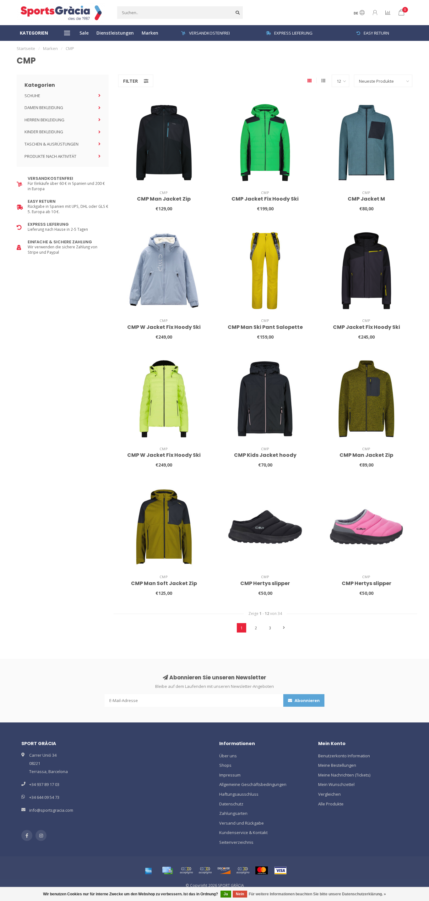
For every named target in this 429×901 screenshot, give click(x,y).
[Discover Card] (224, 870)
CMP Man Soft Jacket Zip (164, 583)
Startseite (26, 48)
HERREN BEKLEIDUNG (44, 120)
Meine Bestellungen (337, 765)
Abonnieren (307, 700)
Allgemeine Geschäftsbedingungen (252, 784)
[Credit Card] (167, 870)
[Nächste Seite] (284, 628)
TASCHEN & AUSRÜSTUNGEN (51, 144)
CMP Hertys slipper (265, 583)
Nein (240, 894)
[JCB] (243, 870)
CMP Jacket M (366, 198)
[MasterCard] (261, 870)
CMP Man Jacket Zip (164, 198)
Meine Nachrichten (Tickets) (344, 775)
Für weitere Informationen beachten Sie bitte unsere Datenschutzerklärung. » (317, 894)
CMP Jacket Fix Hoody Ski (265, 198)
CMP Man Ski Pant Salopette (265, 327)
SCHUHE (32, 95)
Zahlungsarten (233, 813)
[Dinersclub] (205, 870)
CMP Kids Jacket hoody (265, 455)
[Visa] (280, 870)
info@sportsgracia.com (51, 810)
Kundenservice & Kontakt (243, 832)
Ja (226, 894)
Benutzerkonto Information (344, 756)
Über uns (228, 756)
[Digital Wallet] (186, 870)
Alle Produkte (331, 804)
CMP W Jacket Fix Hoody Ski (164, 327)
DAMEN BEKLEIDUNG (43, 107)
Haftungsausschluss (238, 794)
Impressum (230, 775)
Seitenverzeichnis (236, 842)
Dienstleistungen (115, 33)
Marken (150, 33)
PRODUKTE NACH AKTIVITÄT (50, 156)
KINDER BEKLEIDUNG (43, 132)
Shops (225, 765)
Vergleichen (329, 794)
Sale (84, 33)
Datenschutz (231, 804)
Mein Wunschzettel (336, 784)
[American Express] (148, 870)
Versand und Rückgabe (241, 823)
